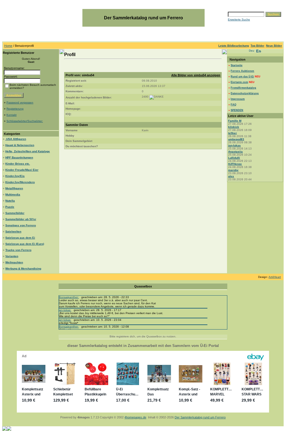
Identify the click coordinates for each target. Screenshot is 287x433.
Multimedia (12, 194)
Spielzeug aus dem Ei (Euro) (24, 243)
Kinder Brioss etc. (17, 163)
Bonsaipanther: (69, 297)
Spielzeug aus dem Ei (20, 237)
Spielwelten (13, 231)
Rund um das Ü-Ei (242, 76)
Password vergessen (19, 102)
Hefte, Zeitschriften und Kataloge (27, 151)
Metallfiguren (14, 188)
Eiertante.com (239, 82)
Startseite (236, 65)
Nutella (10, 200)
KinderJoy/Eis (15, 176)
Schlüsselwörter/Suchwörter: (24, 121)
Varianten (11, 256)
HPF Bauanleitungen (19, 157)
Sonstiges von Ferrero (20, 225)
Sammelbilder (14, 213)
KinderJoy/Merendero (20, 182)
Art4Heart (275, 276)
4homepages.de (135, 417)
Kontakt (11, 114)
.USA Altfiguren (15, 139)
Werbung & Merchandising (23, 268)
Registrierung (15, 108)
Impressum (238, 99)
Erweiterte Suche (239, 19)
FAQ (233, 104)
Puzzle (9, 206)
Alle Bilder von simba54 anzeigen (195, 75)
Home (8, 45)
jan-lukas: (65, 310)
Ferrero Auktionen (242, 71)
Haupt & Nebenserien (19, 145)
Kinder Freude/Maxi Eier (21, 169)
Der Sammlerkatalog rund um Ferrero (200, 417)
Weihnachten (14, 262)
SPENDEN (237, 110)
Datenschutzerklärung (245, 93)
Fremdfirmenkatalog (243, 87)
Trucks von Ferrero (18, 250)
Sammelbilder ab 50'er (20, 219)
